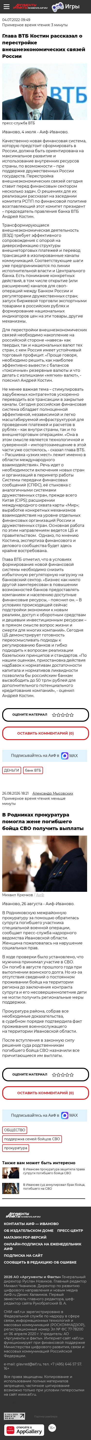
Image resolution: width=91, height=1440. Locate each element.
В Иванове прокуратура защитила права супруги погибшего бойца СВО (54, 1171)
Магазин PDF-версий (25, 1237)
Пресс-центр (70, 1230)
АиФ (40, 895)
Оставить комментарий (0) (45, 733)
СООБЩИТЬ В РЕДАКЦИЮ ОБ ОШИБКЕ (40, 1262)
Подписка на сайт (23, 1255)
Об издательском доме (28, 1230)
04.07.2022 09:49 (16, 20)
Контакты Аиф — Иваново (31, 1224)
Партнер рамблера (45, 1416)
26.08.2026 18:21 (15, 793)
